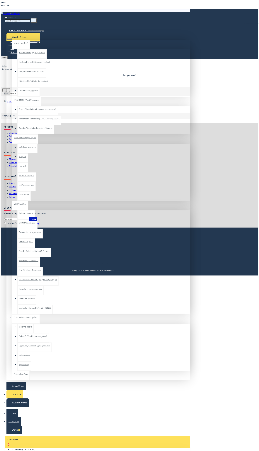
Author (4, 66)
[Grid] (4, 90)
